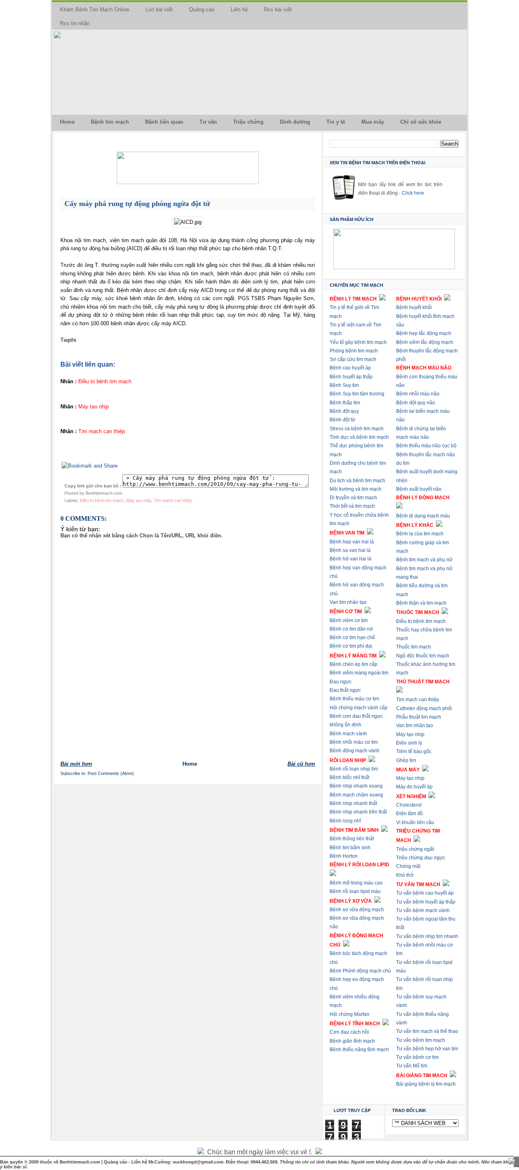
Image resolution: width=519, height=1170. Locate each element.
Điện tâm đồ (409, 813)
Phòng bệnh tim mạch (354, 351)
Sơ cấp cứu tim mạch (353, 359)
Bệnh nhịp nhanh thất (353, 803)
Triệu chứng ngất (415, 849)
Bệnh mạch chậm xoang (356, 795)
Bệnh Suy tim (344, 385)
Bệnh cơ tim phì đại (351, 646)
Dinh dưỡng (295, 122)
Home (67, 122)
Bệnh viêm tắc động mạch (424, 342)
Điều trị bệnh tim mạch (102, 500)
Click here (413, 193)
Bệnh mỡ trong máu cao (356, 883)
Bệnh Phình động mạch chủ (360, 971)
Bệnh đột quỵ (344, 411)
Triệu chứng (248, 122)
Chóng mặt (408, 866)
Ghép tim (406, 760)
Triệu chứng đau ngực (420, 858)
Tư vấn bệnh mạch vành (423, 910)
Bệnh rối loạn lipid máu (355, 891)
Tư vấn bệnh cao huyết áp (425, 893)
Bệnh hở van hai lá (350, 559)
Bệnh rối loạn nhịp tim (354, 769)
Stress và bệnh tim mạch (357, 429)
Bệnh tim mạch (110, 122)
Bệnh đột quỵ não (415, 403)
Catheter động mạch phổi (424, 708)
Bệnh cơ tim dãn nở (351, 629)
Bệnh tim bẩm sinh (350, 847)
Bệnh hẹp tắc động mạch (423, 333)
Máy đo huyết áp (414, 787)
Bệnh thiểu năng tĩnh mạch (359, 1049)
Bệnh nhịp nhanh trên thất (358, 812)
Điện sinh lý (409, 743)
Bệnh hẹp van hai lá (352, 542)
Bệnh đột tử (342, 420)
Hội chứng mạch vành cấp (359, 708)
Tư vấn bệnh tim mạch (420, 1040)
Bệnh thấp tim (345, 403)
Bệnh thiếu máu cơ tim (354, 699)
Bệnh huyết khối (414, 307)
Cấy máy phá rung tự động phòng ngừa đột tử (137, 204)
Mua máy (372, 122)
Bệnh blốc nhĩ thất (349, 777)
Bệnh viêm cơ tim (349, 620)
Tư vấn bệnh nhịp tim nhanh (427, 936)
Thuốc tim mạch (413, 647)
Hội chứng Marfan (349, 1014)
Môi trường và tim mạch (356, 489)
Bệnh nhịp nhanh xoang (356, 786)
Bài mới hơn (76, 764)
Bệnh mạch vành (348, 733)
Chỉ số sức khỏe (420, 122)
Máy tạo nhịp (138, 500)
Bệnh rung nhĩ (345, 821)
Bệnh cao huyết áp (350, 368)
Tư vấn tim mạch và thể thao (427, 1031)
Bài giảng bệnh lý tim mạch (426, 1084)
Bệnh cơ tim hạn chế (352, 637)
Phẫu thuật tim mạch (418, 717)
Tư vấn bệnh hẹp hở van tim (427, 1049)
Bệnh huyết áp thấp (351, 377)
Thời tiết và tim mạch (352, 506)
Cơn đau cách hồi (349, 1032)
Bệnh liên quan (164, 122)
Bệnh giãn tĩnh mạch (352, 1041)
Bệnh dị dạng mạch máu (423, 516)
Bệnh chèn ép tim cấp (353, 664)
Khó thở (405, 875)
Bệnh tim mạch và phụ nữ (424, 559)
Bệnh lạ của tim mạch (420, 534)
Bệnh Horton (344, 856)
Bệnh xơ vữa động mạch (357, 909)
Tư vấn (208, 122)
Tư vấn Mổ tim (411, 1066)
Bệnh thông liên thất (352, 839)
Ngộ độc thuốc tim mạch (422, 656)
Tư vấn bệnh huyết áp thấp (425, 902)
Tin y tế (335, 122)
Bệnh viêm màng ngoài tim (359, 673)
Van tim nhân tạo (348, 602)
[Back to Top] (511, 1162)
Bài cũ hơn (301, 764)
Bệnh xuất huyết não (419, 489)
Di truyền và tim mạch (353, 497)
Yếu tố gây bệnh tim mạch (358, 342)
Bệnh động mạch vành (355, 751)
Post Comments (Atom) (111, 773)
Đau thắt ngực (345, 690)
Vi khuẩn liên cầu (415, 822)
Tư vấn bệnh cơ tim (417, 1057)
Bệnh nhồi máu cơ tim (354, 742)
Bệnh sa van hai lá (350, 550)
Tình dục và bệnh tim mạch (359, 437)
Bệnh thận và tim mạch (421, 603)
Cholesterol (409, 805)
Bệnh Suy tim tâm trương (357, 394)
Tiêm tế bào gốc (413, 751)
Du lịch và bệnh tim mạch (357, 480)
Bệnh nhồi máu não (418, 394)
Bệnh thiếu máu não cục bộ (426, 446)
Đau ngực (341, 682)
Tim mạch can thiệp (173, 500)
